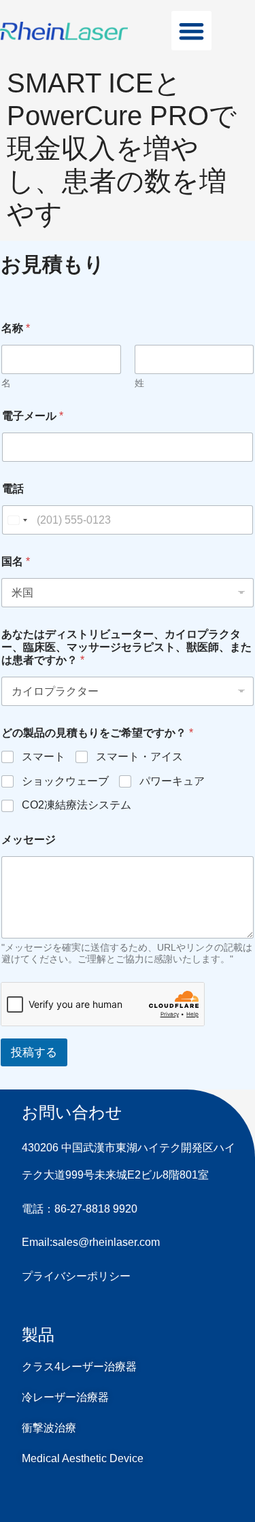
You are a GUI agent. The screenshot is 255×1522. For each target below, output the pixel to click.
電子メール (32, 416)
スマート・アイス (139, 756)
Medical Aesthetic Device (82, 1458)
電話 (13, 488)
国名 (15, 561)
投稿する (34, 1052)
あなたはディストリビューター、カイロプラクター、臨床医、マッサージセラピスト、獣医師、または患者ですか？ (126, 647)
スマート (43, 756)
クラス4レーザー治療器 (79, 1366)
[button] (191, 31)
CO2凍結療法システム (76, 805)
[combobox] (17, 520)
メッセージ (28, 839)
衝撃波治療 (49, 1428)
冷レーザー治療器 (65, 1397)
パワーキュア (172, 781)
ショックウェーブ (65, 781)
